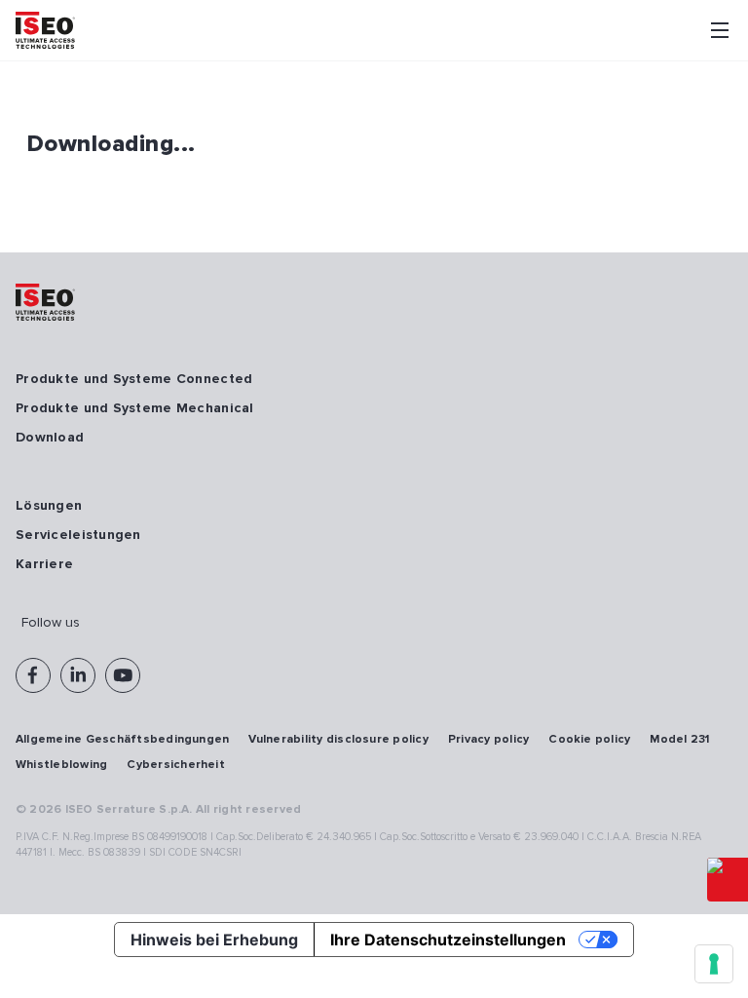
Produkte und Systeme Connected (134, 378)
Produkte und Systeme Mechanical (135, 408)
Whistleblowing (61, 764)
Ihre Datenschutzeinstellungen (448, 939)
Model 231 (679, 739)
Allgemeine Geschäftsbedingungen (122, 739)
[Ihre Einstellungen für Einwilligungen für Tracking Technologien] (713, 963)
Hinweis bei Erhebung (214, 939)
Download (50, 437)
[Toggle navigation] (719, 30)
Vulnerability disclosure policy (338, 739)
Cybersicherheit (176, 764)
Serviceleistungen (78, 534)
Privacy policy (488, 739)
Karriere (44, 564)
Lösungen (49, 505)
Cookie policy (589, 739)
